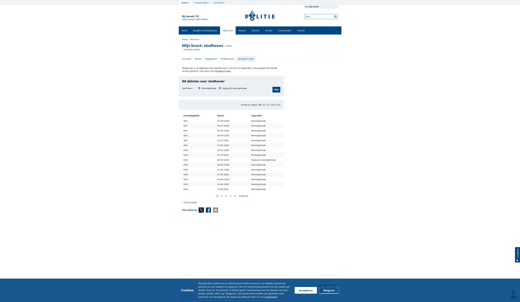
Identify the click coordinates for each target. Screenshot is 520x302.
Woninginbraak (209, 88)
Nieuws (242, 30)
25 (264, 104)
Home (184, 30)
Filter (276, 89)
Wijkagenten (211, 59)
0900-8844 (202, 19)
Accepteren (306, 290)
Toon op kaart (190, 202)
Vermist (268, 30)
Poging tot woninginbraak (234, 88)
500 (278, 104)
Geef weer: (187, 88)
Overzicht (186, 59)
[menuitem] (184, 30)
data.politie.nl (219, 3)
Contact (301, 30)
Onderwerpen (284, 30)
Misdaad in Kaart (246, 59)
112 (197, 16)
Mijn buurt (228, 30)
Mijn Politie (314, 7)
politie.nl (185, 3)
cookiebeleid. (271, 297)
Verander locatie (192, 49)
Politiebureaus (228, 59)
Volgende (243, 196)
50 (268, 104)
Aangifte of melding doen (205, 30)
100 (273, 104)
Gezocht (255, 30)
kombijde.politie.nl (201, 3)
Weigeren (329, 290)
